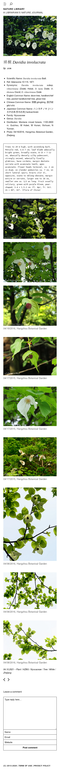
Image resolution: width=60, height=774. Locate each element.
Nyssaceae (36, 669)
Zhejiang (7, 672)
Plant (18, 669)
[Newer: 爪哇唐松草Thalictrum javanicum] (4, 679)
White (52, 669)
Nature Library (13, 9)
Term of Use (25, 765)
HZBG (26, 669)
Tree (45, 669)
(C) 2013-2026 (10, 765)
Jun (9, 68)
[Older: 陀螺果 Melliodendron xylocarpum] (9, 679)
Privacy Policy (42, 765)
